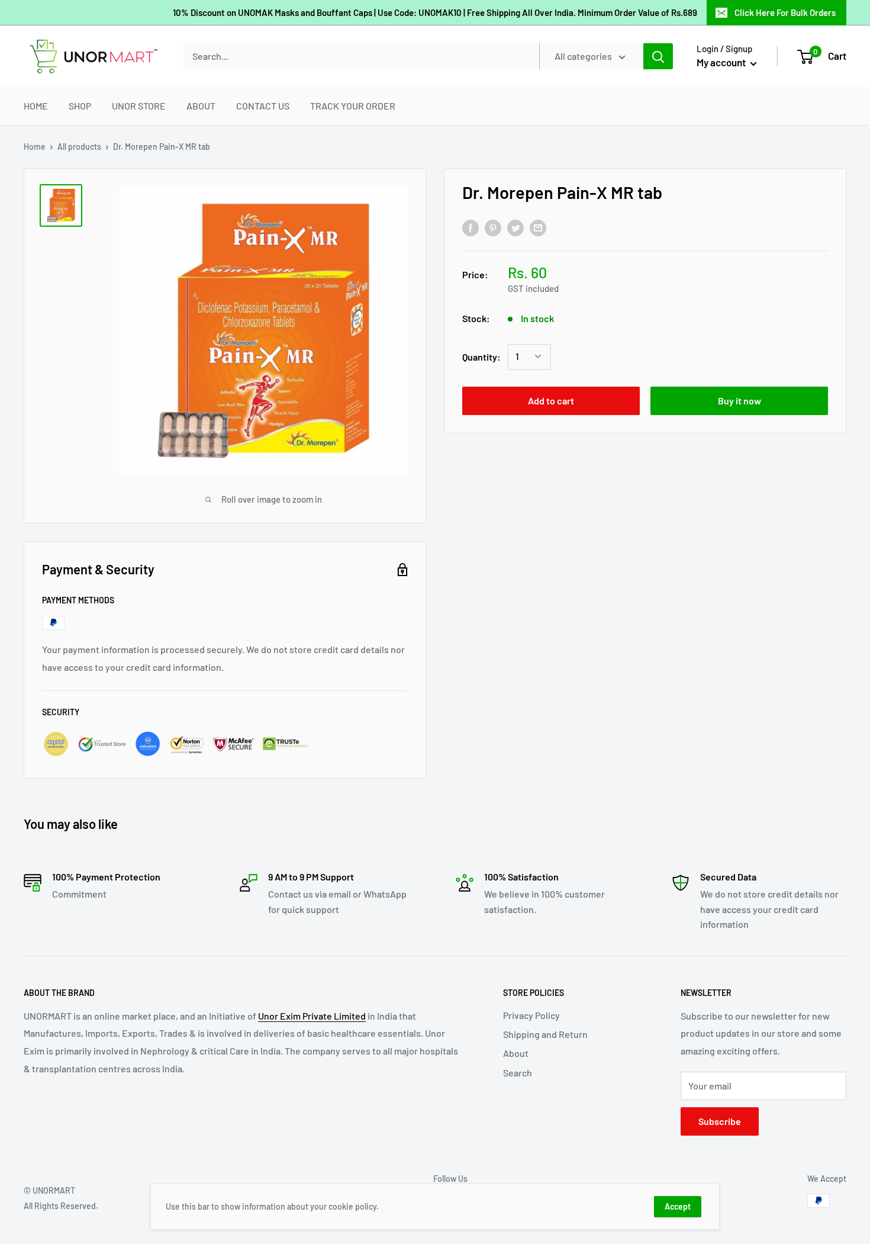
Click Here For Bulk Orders (785, 12)
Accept (678, 1206)
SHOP (80, 105)
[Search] (658, 56)
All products (79, 147)
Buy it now (739, 400)
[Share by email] (538, 227)
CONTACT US (262, 105)
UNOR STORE (139, 105)
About (516, 1053)
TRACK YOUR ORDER (352, 105)
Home (35, 147)
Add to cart (551, 400)
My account (722, 62)
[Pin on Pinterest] (493, 227)
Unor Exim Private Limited (312, 1015)
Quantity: (481, 356)
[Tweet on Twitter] (515, 227)
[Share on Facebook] (470, 227)
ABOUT (200, 105)
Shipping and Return (545, 1034)
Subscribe (719, 1121)
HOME (36, 105)
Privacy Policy (531, 1015)
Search (517, 1072)
